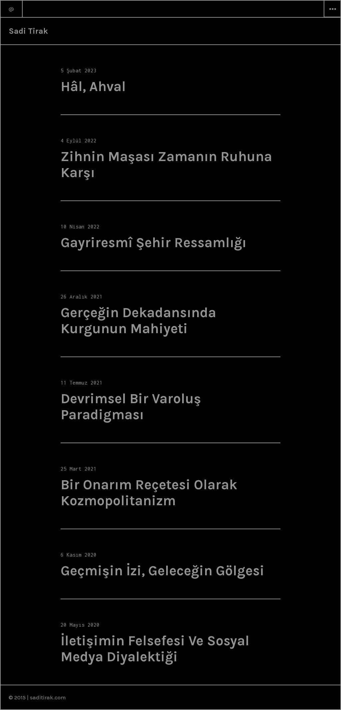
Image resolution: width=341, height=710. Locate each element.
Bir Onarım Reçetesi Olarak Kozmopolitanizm (149, 493)
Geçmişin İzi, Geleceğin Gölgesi (162, 571)
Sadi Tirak (28, 31)
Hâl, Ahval (93, 86)
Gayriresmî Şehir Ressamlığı (153, 242)
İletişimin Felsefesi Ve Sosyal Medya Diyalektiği (155, 649)
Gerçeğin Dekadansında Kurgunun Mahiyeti (138, 320)
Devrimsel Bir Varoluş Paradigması (131, 407)
